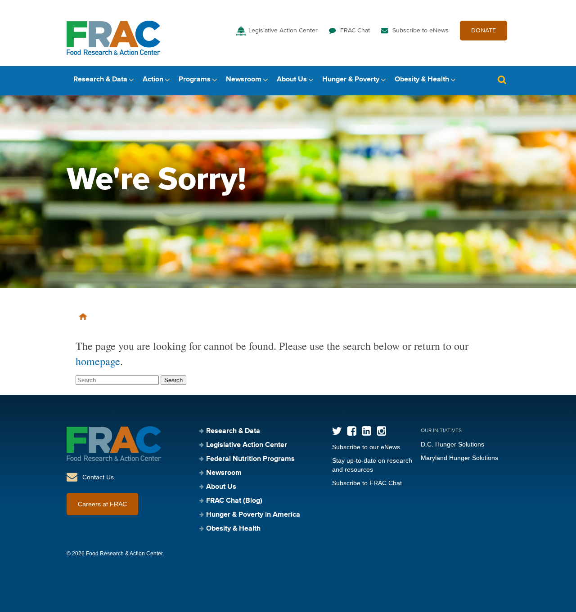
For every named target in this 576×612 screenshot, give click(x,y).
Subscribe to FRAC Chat (367, 483)
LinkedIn (366, 431)
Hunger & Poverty (350, 79)
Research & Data (100, 79)
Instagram (381, 431)
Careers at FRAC (102, 504)
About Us (292, 79)
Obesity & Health (422, 79)
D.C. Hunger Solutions (452, 444)
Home (83, 316)
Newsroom (243, 79)
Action (153, 79)
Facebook (351, 431)
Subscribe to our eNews (366, 447)
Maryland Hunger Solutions (459, 457)
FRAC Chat (355, 30)
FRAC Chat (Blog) (234, 501)
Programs (195, 79)
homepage (98, 361)
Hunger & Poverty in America (253, 514)
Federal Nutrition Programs (250, 459)
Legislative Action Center (283, 30)
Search (501, 80)
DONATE (483, 30)
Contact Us (98, 477)
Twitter (337, 431)
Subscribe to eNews (420, 30)
